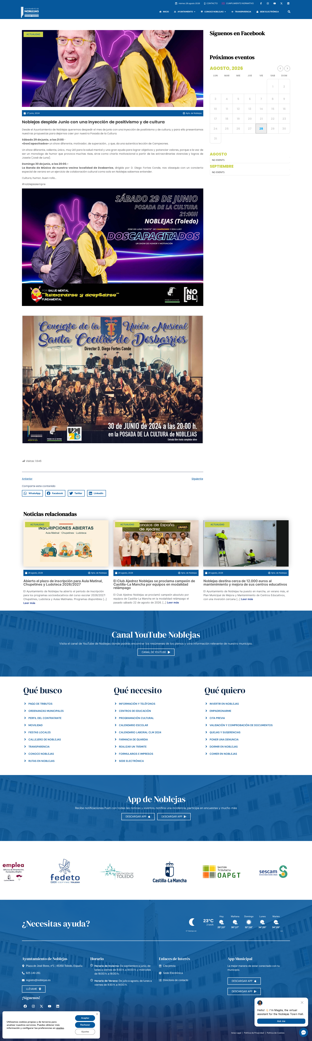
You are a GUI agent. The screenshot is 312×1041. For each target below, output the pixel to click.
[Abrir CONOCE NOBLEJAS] (225, 11)
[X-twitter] (281, 3)
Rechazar (85, 1024)
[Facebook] (25, 1006)
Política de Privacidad (254, 1033)
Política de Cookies (275, 1033)
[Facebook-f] (261, 3)
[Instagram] (267, 3)
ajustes (60, 1028)
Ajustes (85, 1031)
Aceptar (85, 1018)
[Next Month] (287, 68)
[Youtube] (274, 3)
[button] (289, 11)
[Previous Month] (280, 68)
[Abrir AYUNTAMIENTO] (195, 11)
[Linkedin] (288, 3)
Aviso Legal (236, 1033)
